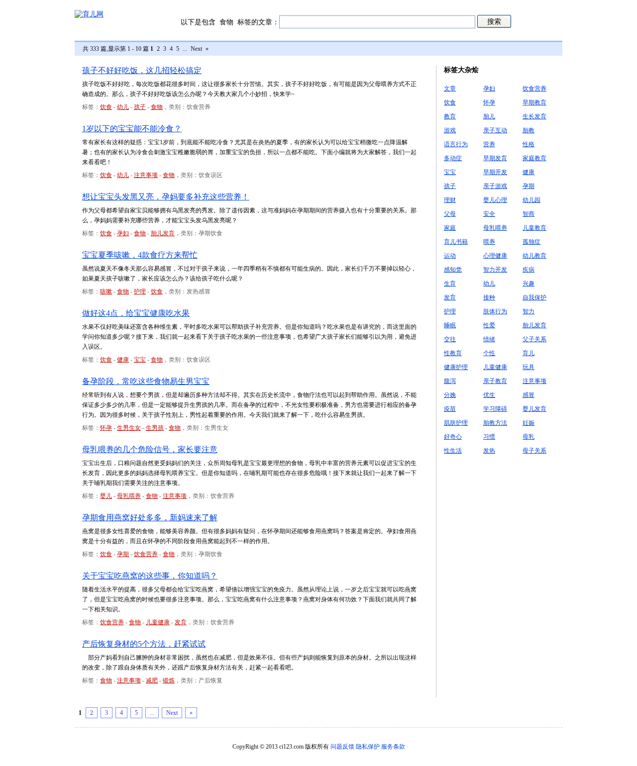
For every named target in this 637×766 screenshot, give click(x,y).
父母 (450, 213)
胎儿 (489, 116)
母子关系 (534, 450)
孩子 (140, 106)
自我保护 (534, 297)
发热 (489, 450)
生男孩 (155, 427)
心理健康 (495, 255)
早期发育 (495, 158)
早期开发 (495, 172)
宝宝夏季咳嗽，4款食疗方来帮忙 (140, 255)
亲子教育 (495, 381)
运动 (450, 255)
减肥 (152, 680)
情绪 (489, 339)
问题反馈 (342, 746)
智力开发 (495, 269)
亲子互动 (495, 130)
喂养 (489, 241)
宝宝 (140, 359)
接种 (489, 297)
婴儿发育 (534, 408)
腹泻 (450, 381)
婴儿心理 (495, 199)
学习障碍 (495, 408)
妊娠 (528, 422)
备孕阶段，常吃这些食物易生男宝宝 (146, 381)
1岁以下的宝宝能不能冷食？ (132, 128)
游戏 (450, 130)
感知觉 (453, 269)
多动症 (453, 158)
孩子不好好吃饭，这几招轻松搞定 (142, 70)
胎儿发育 (163, 233)
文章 (450, 88)
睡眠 (450, 325)
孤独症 (531, 241)
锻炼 (169, 680)
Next (196, 48)
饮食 (106, 106)
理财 (450, 199)
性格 (528, 144)
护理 (140, 291)
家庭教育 (534, 158)
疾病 (528, 269)
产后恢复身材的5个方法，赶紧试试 (144, 644)
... (185, 48)
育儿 (528, 353)
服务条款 (393, 746)
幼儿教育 (534, 255)
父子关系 (534, 339)
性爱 (489, 325)
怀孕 (106, 427)
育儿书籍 (456, 241)
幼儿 (123, 106)
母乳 (528, 436)
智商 (528, 213)
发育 (181, 622)
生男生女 (129, 427)
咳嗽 (106, 291)
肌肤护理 (456, 422)
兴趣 (528, 283)
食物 (157, 106)
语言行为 (456, 144)
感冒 (528, 394)
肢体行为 (495, 311)
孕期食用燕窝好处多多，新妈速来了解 (149, 517)
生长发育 (534, 116)
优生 (489, 394)
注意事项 (146, 175)
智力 (528, 311)
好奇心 (453, 436)
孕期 (123, 554)
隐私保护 (368, 746)
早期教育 (534, 102)
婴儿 (106, 495)
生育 (450, 283)
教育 (450, 116)
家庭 (450, 227)
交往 (450, 339)
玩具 (528, 367)
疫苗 (450, 408)
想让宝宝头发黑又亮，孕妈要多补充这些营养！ (165, 196)
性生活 (453, 450)
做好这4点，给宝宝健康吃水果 (136, 313)
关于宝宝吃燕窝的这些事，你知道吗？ (149, 576)
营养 (489, 144)
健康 (123, 359)
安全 (489, 213)
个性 (489, 353)
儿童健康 (158, 622)
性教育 (453, 353)
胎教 (528, 130)
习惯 (489, 436)
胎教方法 (495, 422)
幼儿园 (531, 199)
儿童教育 (534, 227)
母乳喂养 (129, 495)
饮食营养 (146, 554)
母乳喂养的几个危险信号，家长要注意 (149, 449)
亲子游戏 (495, 186)
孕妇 (123, 233)
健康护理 (456, 367)
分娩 (450, 394)
